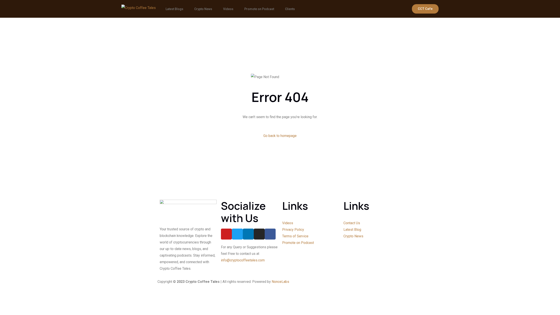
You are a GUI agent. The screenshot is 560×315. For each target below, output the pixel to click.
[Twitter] (237, 234)
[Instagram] (259, 234)
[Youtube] (226, 234)
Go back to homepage (280, 136)
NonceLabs (280, 282)
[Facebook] (270, 234)
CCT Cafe (425, 9)
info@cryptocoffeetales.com (243, 260)
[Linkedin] (248, 234)
